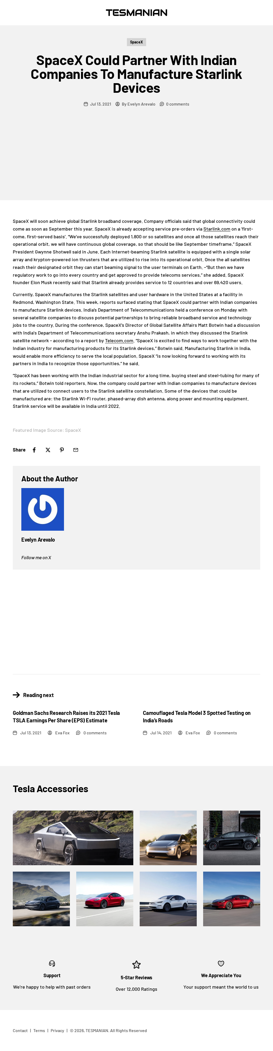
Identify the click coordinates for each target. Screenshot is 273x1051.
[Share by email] (75, 450)
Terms (39, 1030)
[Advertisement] (136, 160)
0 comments (177, 103)
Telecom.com (119, 340)
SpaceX (136, 42)
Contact (20, 1030)
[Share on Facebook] (34, 450)
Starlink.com (216, 229)
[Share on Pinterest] (62, 450)
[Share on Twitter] (48, 450)
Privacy (57, 1030)
